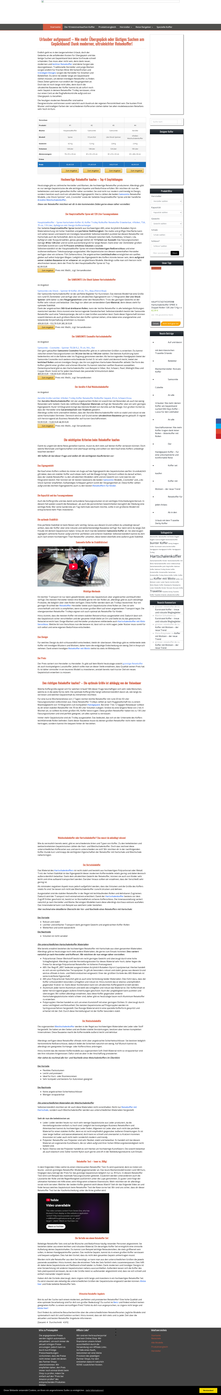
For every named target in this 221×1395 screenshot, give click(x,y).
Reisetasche (168, 585)
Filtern (174, 253)
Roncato (169, 588)
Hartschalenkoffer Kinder (158, 561)
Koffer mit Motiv (164, 578)
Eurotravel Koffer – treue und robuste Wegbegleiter (168, 611)
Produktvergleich (159, 1346)
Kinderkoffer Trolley (157, 575)
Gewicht (155, 218)
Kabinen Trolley (160, 569)
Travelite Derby (167, 592)
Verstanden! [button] (208, 1390)
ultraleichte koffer (173, 595)
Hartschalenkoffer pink (157, 566)
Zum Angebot (71, 170)
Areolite (42, 200)
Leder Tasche (165, 582)
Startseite (156, 1335)
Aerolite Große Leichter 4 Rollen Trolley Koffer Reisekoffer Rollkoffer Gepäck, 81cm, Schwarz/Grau (85, 398)
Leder (158, 582)
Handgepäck (94, 704)
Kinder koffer (170, 569)
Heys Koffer (170, 566)
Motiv (152, 585)
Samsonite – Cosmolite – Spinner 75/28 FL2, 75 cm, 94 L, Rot (66, 347)
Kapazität (156, 207)
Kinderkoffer (154, 572)
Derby (170, 543)
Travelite (156, 591)
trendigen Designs (47, 72)
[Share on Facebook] (218, 421)
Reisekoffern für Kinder (104, 485)
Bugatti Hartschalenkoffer (169, 540)
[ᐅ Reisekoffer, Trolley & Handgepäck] (110, 12)
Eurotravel (158, 546)
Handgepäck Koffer (165, 549)
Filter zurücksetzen (160, 253)
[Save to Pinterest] (218, 436)
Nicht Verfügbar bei (171, 323)
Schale (154, 230)
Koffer (176, 575)
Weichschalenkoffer (56, 200)
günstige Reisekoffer (133, 663)
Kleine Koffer (168, 575)
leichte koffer (174, 582)
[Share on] (218, 431)
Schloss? (155, 241)
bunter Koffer (159, 543)
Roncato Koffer (178, 588)
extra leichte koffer (168, 546)
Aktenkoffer (154, 537)
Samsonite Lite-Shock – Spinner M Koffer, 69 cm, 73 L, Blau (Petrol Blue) (72, 290)
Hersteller (156, 196)
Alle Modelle (157, 1342)
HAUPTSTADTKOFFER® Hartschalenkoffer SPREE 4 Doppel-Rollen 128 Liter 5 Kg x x (166, 304)
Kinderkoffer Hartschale (167, 572)
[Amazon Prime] (70, 159)
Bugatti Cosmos (155, 540)
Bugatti (177, 537)
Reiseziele (156, 1338)
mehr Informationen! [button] (95, 1390)
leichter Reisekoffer (62, 64)
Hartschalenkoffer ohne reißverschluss (167, 564)
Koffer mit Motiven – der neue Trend (167, 636)
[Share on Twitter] (218, 426)
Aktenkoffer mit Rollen (166, 537)
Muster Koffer (159, 585)
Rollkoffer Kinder (160, 588)
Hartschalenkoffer (165, 556)
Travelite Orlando (161, 595)
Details (156, 323)
